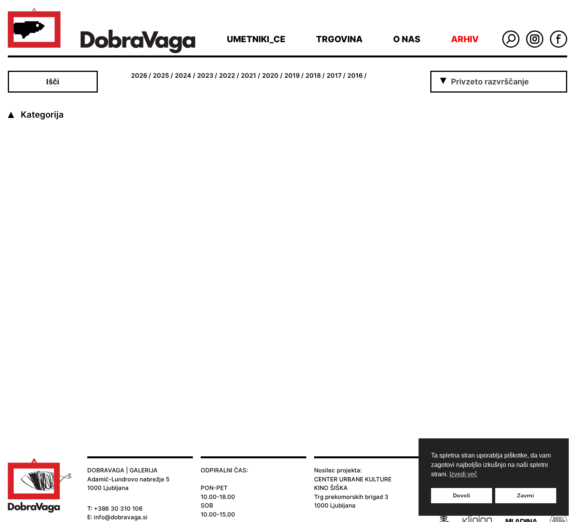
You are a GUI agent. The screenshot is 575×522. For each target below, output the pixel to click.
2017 (334, 75)
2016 (355, 75)
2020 (270, 75)
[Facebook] (558, 39)
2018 (313, 75)
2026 (139, 75)
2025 (161, 75)
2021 (248, 75)
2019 (292, 75)
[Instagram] (534, 39)
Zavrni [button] (525, 495)
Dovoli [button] (461, 495)
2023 (205, 75)
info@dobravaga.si (120, 517)
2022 (227, 75)
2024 (183, 75)
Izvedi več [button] (463, 474)
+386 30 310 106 (118, 508)
